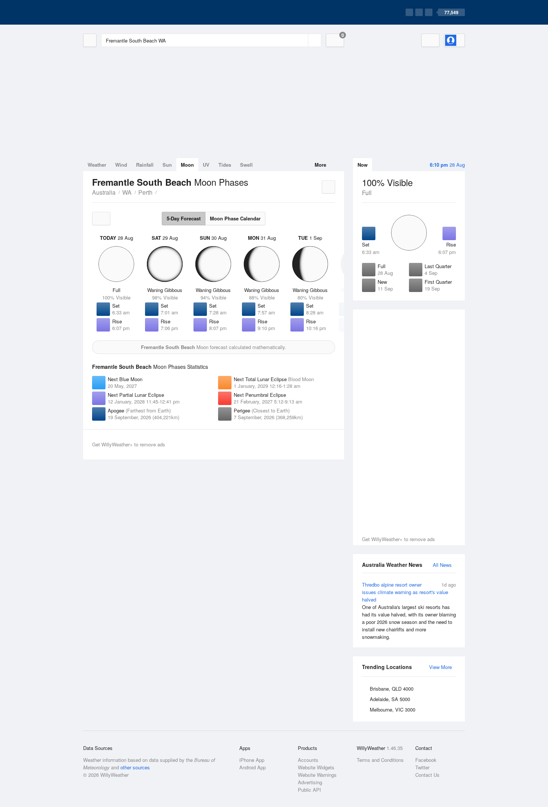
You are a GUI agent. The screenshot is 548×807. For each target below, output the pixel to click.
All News (442, 564)
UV (206, 164)
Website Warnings (317, 774)
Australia (104, 192)
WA (127, 192)
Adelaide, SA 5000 (390, 699)
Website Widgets (316, 767)
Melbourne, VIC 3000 (392, 709)
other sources (135, 767)
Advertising (310, 782)
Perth (145, 192)
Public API (309, 789)
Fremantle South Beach (160, 192)
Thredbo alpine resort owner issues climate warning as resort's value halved (409, 610)
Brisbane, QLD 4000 (391, 688)
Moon (187, 164)
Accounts (308, 759)
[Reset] (302, 40)
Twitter (422, 767)
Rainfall (145, 164)
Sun (167, 164)
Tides (224, 164)
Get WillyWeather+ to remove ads (398, 539)
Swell (246, 164)
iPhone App (251, 759)
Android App (252, 767)
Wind (121, 164)
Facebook (426, 759)
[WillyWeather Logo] (118, 12)
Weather (97, 164)
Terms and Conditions (380, 759)
